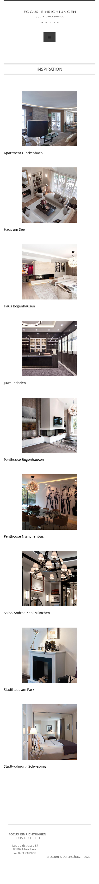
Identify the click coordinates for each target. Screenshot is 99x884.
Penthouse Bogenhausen (24, 459)
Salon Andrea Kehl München (27, 613)
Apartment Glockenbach (23, 153)
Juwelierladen (15, 383)
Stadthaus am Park (19, 689)
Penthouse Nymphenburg (24, 536)
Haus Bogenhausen (19, 306)
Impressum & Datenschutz (61, 856)
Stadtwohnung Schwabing (25, 766)
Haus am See (14, 229)
